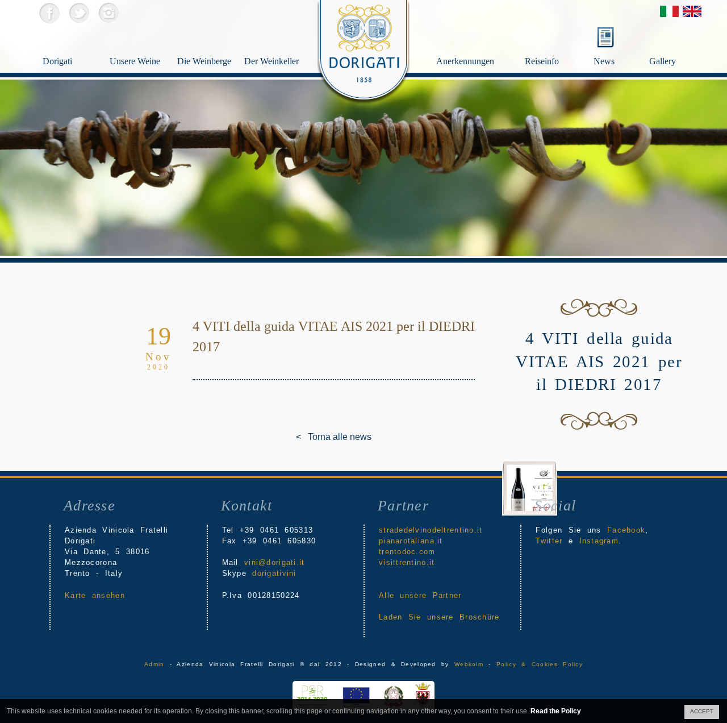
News (604, 61)
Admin (154, 664)
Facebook (49, 13)
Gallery (662, 61)
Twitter (78, 13)
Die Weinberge (204, 61)
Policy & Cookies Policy (539, 664)
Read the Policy (555, 711)
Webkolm (468, 664)
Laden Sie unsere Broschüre (439, 617)
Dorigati (57, 61)
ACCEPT (701, 711)
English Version (692, 11)
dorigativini (274, 573)
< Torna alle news (304, 437)
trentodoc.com (407, 551)
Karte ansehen (95, 595)
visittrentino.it (406, 562)
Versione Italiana (669, 11)
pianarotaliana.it (411, 541)
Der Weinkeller (271, 61)
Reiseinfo (542, 61)
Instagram (108, 13)
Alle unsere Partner (420, 595)
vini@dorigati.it (274, 562)
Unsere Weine (135, 61)
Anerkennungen (465, 61)
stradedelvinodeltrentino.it (431, 530)
